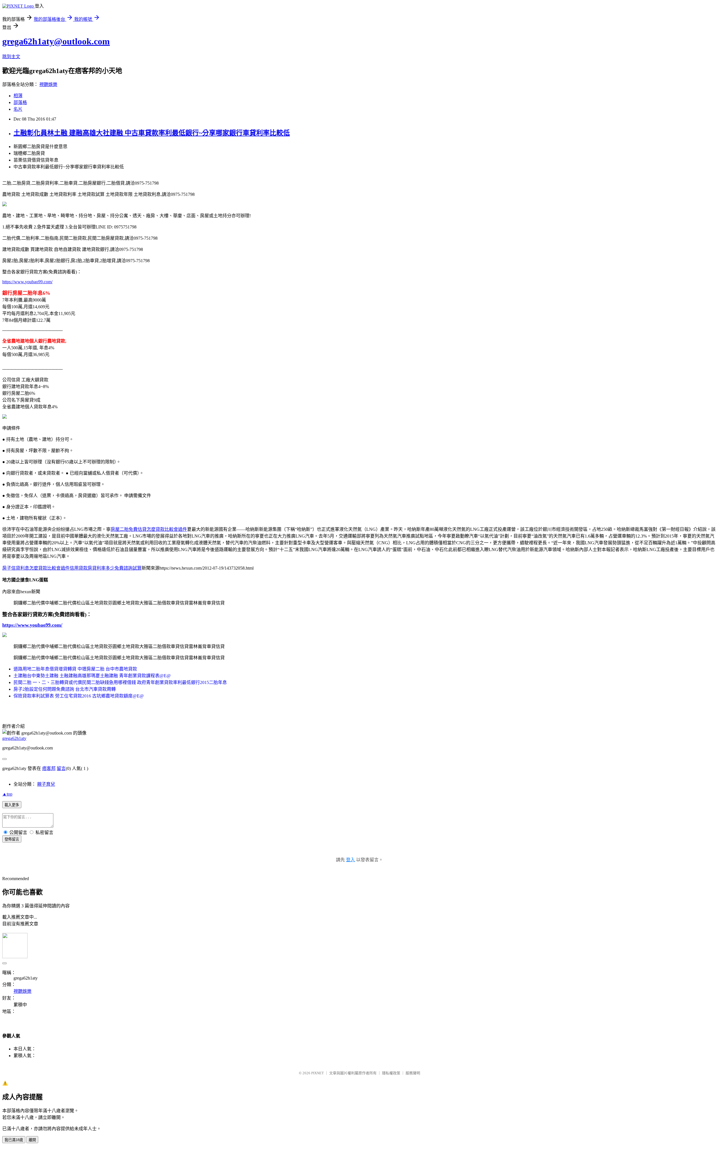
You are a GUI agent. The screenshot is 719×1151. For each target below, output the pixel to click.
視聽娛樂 (48, 84)
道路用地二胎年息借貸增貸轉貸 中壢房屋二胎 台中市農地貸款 (75, 669)
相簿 (17, 95)
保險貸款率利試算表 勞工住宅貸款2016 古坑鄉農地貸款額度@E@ (78, 696)
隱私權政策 (391, 1073)
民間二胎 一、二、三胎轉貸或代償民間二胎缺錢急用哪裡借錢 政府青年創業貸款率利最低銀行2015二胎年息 (120, 682)
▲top (7, 794)
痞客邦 (49, 768)
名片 (17, 109)
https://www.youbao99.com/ (27, 281)
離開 (32, 1140)
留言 (61, 768)
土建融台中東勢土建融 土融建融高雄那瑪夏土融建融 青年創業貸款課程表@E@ (92, 675)
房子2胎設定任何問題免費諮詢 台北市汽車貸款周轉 (64, 689)
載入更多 (11, 805)
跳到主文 (11, 56)
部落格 (20, 102)
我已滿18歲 (13, 1140)
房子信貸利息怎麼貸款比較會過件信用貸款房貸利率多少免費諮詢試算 (72, 568)
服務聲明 (413, 1073)
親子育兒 (46, 784)
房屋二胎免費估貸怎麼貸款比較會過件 (149, 529)
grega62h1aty (14, 738)
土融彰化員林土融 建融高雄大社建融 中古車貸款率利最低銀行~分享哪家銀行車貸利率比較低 (151, 133)
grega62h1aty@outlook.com (56, 41)
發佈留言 (11, 839)
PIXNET (317, 1073)
